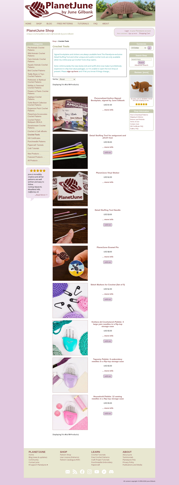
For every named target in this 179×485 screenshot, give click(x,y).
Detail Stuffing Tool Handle (108, 210)
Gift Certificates (34, 138)
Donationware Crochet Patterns (36, 127)
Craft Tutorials (33, 148)
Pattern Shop (65, 454)
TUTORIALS (83, 23)
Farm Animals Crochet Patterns (37, 60)
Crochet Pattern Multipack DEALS (35, 121)
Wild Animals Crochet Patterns (36, 54)
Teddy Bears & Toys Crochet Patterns (36, 75)
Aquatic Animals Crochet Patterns (38, 66)
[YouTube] (97, 471)
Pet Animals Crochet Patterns (36, 49)
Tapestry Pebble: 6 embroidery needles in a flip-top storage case (108, 360)
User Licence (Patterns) (69, 457)
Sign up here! (133, 33)
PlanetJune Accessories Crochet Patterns (37, 115)
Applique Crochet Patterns (35, 98)
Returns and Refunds (137, 119)
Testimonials (128, 457)
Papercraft (95, 464)
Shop (54, 41)
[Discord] (111, 471)
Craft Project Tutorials (100, 459)
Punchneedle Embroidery (101, 462)
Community (34, 459)
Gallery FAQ (134, 128)
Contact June (134, 124)
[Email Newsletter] (67, 471)
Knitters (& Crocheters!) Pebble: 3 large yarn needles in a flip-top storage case (108, 324)
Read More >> (42, 195)
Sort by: (55, 79)
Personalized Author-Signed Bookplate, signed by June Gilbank (108, 99)
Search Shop (141, 55)
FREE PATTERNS (65, 23)
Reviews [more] (141, 72)
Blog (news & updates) (38, 457)
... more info (107, 110)
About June (127, 454)
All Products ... (34, 160)
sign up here (72, 71)
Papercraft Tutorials (36, 145)
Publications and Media (132, 464)
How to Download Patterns (139, 115)
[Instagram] (89, 471)
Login (127, 31)
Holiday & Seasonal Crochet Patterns (36, 86)
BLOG (49, 23)
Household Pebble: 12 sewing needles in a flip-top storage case (108, 397)
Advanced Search (141, 65)
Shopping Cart (144, 33)
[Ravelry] (104, 471)
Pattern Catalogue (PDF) (70, 459)
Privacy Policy (128, 462)
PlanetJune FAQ (129, 459)
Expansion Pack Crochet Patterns (38, 109)
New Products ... (34, 154)
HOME (28, 23)
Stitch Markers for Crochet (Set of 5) (108, 284)
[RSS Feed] (75, 471)
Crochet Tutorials (98, 454)
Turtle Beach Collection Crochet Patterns (37, 104)
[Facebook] (82, 471)
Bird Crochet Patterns (36, 71)
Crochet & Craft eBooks (37, 131)
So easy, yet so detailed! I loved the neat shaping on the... (141, 99)
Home (31, 454)
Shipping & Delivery (136, 117)
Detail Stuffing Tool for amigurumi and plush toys (108, 136)
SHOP (39, 23)
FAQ (95, 23)
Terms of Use (134, 121)
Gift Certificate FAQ (136, 126)
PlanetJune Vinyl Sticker (107, 173)
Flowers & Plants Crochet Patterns (38, 92)
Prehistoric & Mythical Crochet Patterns (37, 81)
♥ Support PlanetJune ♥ (38, 464)
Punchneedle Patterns (37, 141)
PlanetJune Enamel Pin (108, 247)
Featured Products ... (36, 157)
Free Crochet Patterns (100, 457)
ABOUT (105, 23)
